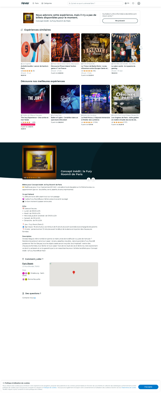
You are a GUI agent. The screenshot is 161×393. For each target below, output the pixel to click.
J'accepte (148, 387)
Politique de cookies (50, 387)
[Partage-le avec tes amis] (89, 179)
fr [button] (128, 3)
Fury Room (27, 263)
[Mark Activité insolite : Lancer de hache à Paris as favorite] (47, 35)
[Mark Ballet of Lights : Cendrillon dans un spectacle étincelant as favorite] (77, 87)
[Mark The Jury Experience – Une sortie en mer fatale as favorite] (47, 87)
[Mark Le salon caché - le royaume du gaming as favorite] (138, 35)
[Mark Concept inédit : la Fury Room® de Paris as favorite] (93, 179)
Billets (119, 178)
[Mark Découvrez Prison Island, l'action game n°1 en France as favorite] (77, 35)
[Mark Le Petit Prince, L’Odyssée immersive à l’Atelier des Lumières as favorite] (107, 87)
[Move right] (141, 47)
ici (35, 298)
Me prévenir (120, 21)
